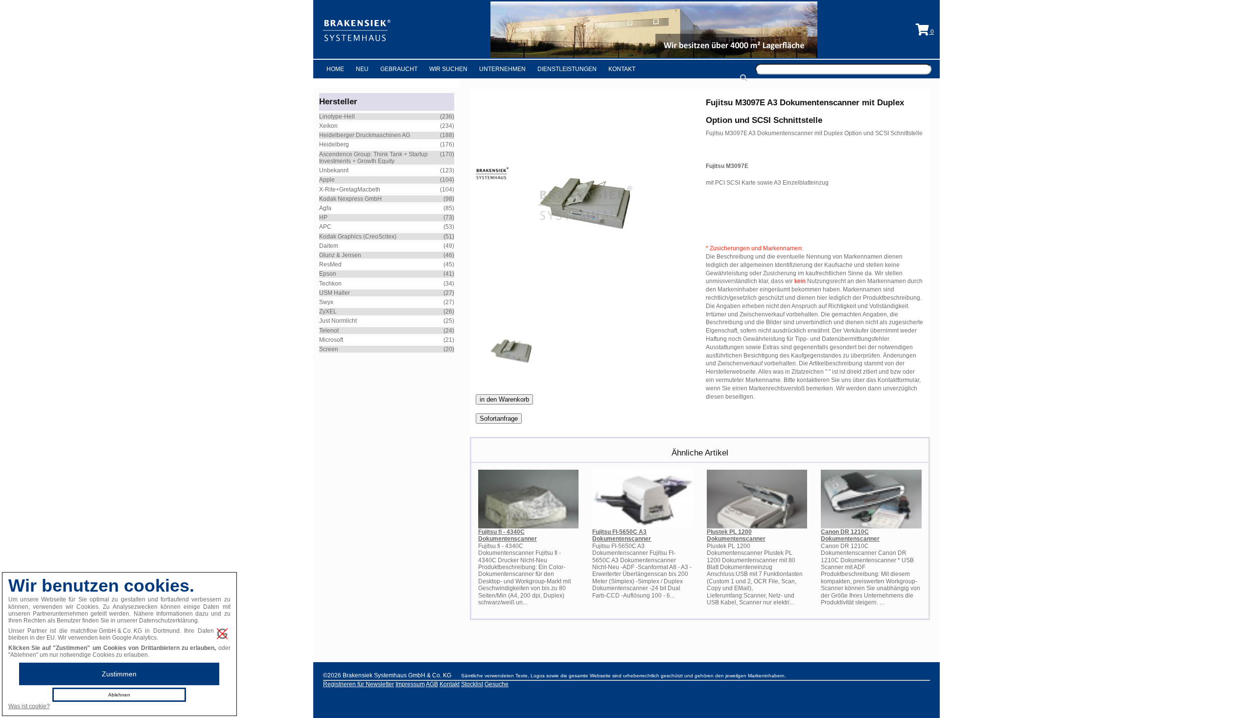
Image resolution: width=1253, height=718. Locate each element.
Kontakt (621, 69)
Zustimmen (119, 674)
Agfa (325, 208)
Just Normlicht (338, 320)
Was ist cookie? (29, 706)
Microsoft (331, 339)
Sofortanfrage (499, 418)
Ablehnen (119, 694)
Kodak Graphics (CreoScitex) (357, 236)
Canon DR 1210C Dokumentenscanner (850, 535)
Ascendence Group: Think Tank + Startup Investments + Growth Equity (373, 158)
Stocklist (472, 684)
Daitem (328, 245)
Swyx (326, 302)
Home (335, 69)
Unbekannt (333, 170)
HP (323, 217)
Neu (362, 69)
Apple (327, 179)
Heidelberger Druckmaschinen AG (364, 135)
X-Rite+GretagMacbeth (349, 189)
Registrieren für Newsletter (358, 684)
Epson (327, 273)
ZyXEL (328, 311)
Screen (328, 349)
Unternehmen (502, 69)
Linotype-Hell (337, 116)
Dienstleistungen (567, 69)
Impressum (410, 684)
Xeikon (328, 125)
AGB (432, 684)
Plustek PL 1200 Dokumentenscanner (736, 535)
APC (325, 226)
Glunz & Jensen (340, 255)
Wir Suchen (448, 69)
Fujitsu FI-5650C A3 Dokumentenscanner (621, 535)
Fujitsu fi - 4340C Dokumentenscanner (507, 535)
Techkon (330, 283)
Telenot (329, 330)
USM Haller (334, 292)
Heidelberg (334, 144)
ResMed (330, 264)
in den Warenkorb (504, 399)
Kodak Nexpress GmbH (350, 198)
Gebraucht (399, 69)
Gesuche (497, 684)
